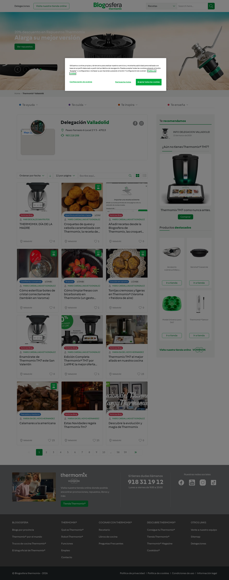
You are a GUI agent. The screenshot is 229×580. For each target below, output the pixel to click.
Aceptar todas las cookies (149, 82)
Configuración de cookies (81, 82)
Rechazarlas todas (123, 82)
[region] (115, 74)
